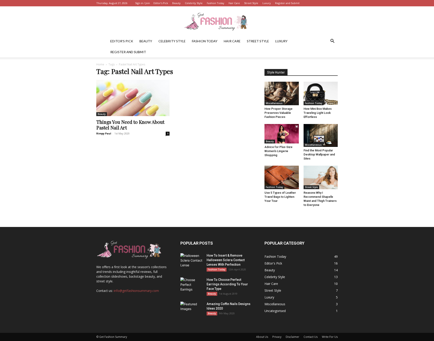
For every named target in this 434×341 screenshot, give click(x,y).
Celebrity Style (194, 3)
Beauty (176, 3)
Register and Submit (287, 3)
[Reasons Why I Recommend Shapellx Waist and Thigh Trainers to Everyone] (321, 177)
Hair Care (234, 3)
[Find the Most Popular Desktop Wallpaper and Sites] (321, 135)
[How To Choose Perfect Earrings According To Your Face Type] (191, 285)
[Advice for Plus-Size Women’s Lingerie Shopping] (281, 133)
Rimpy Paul (103, 133)
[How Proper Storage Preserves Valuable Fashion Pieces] (281, 93)
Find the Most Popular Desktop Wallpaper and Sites (319, 154)
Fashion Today (215, 3)
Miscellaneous (274, 103)
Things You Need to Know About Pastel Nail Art (130, 125)
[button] (332, 41)
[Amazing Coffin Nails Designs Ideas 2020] (191, 309)
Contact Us (311, 337)
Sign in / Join (142, 3)
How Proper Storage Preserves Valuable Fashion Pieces (278, 113)
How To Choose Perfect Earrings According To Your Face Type (227, 284)
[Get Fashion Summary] (217, 21)
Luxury (266, 3)
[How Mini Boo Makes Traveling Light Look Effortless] (321, 93)
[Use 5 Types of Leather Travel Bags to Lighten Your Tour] (281, 177)
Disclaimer (292, 337)
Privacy (276, 337)
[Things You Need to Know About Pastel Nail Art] (133, 98)
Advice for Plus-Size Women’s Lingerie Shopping (278, 151)
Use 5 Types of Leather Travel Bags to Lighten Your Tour (280, 197)
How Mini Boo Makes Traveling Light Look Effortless (318, 113)
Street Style (251, 3)
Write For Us (330, 337)
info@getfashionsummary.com (136, 291)
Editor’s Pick (160, 3)
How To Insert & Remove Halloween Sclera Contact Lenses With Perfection (226, 260)
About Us (262, 337)
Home (100, 64)
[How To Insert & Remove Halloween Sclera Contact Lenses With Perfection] (191, 261)
